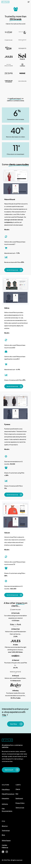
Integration (5, 798)
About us (5, 826)
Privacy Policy (20, 803)
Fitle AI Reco (6, 789)
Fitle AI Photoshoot (8, 794)
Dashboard (19, 798)
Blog (3, 835)
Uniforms (5, 804)
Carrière (4, 845)
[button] (29, 2)
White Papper (6, 840)
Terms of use (20, 807)
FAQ (17, 794)
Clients (18, 789)
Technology (6, 830)
